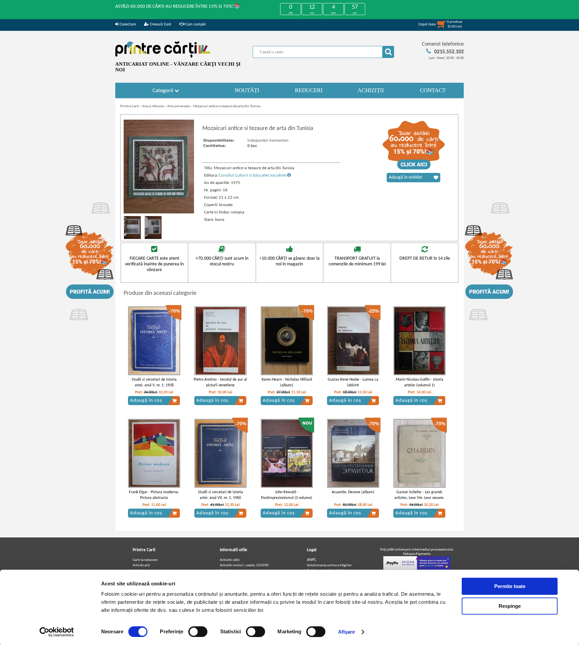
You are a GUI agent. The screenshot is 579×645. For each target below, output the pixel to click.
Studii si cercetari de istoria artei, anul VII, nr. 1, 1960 (220, 495)
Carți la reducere (145, 560)
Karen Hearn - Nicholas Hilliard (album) (287, 382)
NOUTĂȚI (247, 90)
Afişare (346, 632)
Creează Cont (160, 24)
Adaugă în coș (146, 400)
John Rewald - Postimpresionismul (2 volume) (286, 495)
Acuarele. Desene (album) (353, 492)
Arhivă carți (141, 565)
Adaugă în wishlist (405, 177)
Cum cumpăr (195, 24)
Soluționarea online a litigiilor (329, 565)
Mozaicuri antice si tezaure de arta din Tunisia (226, 106)
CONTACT (433, 90)
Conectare (127, 24)
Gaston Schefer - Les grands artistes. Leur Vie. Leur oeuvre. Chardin (419, 498)
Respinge (510, 606)
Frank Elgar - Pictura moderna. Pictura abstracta (154, 495)
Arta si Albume (153, 106)
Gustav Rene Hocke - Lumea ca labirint (353, 382)
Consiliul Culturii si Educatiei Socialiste (253, 175)
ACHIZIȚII (371, 90)
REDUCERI (309, 90)
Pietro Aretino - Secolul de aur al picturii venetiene (220, 382)
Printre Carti (129, 106)
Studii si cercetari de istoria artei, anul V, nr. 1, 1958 (154, 382)
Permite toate (509, 586)
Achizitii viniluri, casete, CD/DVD (244, 565)
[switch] (197, 631)
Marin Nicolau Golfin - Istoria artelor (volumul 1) (419, 382)
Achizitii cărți (230, 560)
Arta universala (178, 106)
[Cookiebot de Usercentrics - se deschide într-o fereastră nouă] (56, 632)
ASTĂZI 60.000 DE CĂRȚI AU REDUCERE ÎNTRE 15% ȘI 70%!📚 (177, 6)
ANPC (311, 560)
